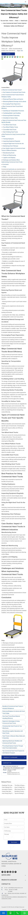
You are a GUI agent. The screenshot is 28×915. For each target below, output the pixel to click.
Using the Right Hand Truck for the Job (13, 143)
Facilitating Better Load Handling (12, 113)
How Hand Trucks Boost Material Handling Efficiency (11, 717)
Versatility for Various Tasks (10, 118)
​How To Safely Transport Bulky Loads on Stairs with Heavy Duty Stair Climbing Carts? (20, 787)
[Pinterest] (16, 872)
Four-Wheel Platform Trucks (10, 127)
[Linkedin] (5, 872)
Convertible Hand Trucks (9, 129)
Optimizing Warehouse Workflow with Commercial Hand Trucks (12, 742)
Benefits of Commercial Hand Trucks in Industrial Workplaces (12, 707)
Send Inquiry (14, 842)
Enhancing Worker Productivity (11, 115)
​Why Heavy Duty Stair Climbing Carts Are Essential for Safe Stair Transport (20, 789)
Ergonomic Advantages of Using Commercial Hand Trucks (10, 722)
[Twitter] (8, 872)
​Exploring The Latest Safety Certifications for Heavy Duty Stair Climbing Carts (7, 785)
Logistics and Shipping (9, 157)
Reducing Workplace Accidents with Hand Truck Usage (13, 712)
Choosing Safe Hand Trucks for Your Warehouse (12, 727)
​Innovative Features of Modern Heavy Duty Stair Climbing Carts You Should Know (7, 789)
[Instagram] (13, 872)
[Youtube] (10, 872)
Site (22, 50)
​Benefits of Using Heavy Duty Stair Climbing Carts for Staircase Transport (20, 791)
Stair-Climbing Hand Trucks (10, 132)
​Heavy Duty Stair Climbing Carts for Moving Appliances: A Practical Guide (7, 791)
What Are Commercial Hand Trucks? (12, 90)
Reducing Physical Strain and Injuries (13, 99)
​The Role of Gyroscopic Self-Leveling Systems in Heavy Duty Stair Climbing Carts (20, 785)
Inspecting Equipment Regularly (11, 141)
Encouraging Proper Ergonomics (11, 104)
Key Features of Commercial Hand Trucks (14, 92)
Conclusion (6, 164)
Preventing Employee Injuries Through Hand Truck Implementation (12, 747)
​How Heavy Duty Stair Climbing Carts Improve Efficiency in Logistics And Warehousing (7, 793)
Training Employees (8, 138)
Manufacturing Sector (8, 152)
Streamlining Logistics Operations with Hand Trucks (12, 732)
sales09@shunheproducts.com (15, 887)
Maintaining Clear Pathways (10, 146)
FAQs (4, 166)
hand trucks (11, 169)
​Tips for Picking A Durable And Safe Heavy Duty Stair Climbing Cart (20, 793)
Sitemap (24, 909)
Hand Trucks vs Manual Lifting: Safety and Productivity (13, 737)
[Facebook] (2, 872)
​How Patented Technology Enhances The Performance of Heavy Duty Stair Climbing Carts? (7, 787)
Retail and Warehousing (9, 155)
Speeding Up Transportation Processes (13, 110)
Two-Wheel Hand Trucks (9, 124)
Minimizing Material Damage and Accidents (14, 101)
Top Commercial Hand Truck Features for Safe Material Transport (13, 751)
